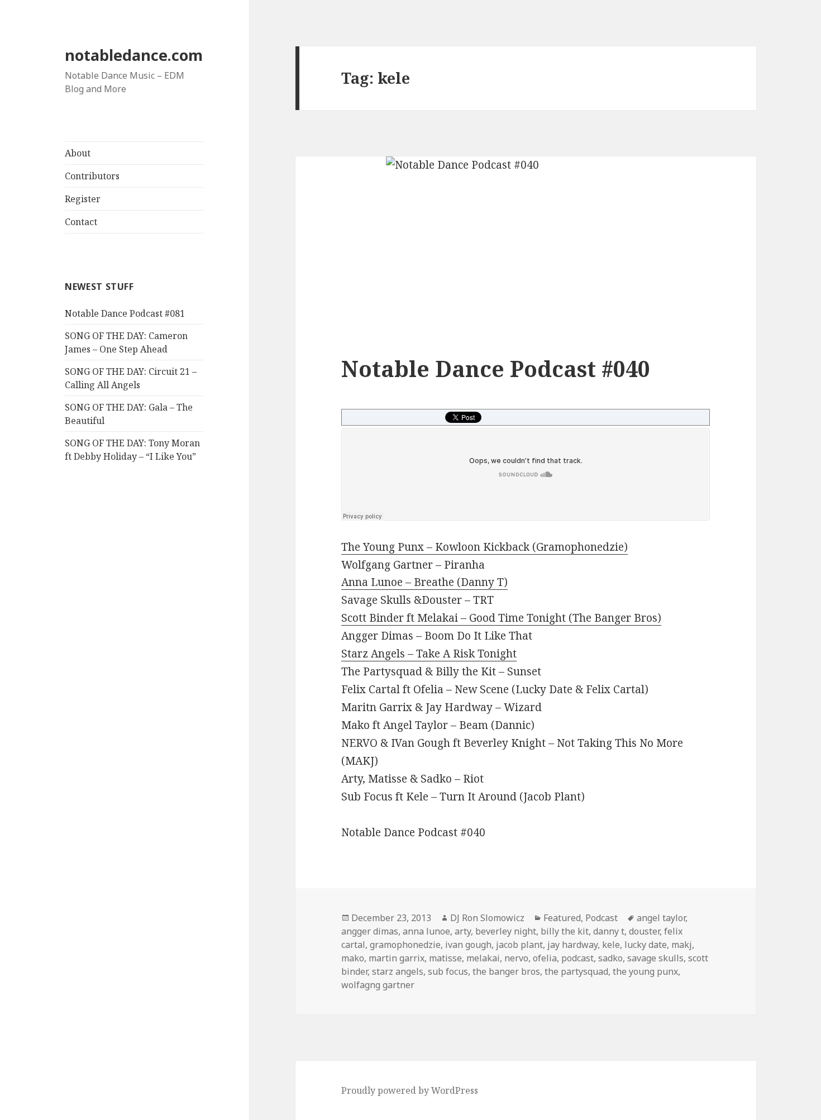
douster (644, 931)
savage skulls (655, 958)
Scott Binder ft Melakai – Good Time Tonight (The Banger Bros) (501, 618)
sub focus (448, 971)
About (77, 153)
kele (611, 944)
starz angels (397, 971)
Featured (562, 918)
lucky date (645, 944)
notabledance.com (134, 55)
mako (352, 958)
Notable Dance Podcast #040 (495, 368)
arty (463, 931)
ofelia (545, 958)
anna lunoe (426, 931)
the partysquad (576, 971)
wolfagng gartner (377, 985)
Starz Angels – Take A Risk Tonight (429, 653)
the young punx (645, 971)
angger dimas (369, 931)
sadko (610, 958)
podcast (577, 958)
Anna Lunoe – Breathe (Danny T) (424, 582)
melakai (483, 958)
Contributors (92, 176)
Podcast (601, 918)
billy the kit (565, 931)
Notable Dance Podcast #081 (125, 313)
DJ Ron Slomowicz (487, 918)
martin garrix (396, 958)
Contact (81, 222)
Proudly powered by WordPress (409, 1090)
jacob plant (519, 944)
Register (83, 199)
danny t (608, 931)
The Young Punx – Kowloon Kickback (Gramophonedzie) (484, 547)
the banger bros (506, 971)
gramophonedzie (405, 944)
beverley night (505, 931)
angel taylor (661, 918)
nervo (516, 958)
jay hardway (572, 944)
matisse (445, 958)
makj (681, 944)
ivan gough (468, 944)
